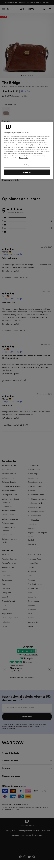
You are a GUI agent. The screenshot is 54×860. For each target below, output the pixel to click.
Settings (27, 165)
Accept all (27, 172)
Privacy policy (23, 158)
